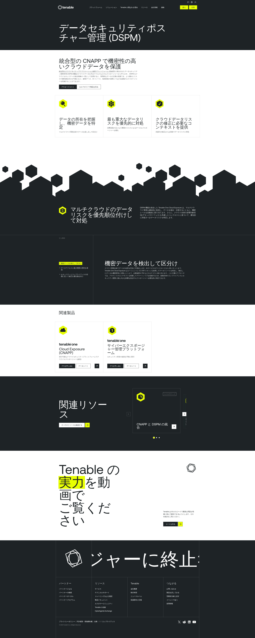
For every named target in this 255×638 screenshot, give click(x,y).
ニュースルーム (136, 596)
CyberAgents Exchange (103, 611)
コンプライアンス (108, 621)
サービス (98, 589)
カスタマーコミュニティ (103, 603)
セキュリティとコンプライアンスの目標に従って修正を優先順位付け (74, 275)
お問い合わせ (171, 589)
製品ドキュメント (101, 600)
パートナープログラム (67, 600)
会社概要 (134, 589)
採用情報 (170, 603)
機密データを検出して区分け (71, 263)
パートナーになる (65, 589)
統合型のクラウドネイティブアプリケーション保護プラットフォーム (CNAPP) (87, 71)
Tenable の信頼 (100, 607)
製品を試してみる (173, 592)
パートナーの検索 (65, 592)
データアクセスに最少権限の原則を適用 (74, 269)
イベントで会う (172, 600)
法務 (95, 621)
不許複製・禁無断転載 (85, 621)
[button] (129, 414)
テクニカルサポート (102, 592)
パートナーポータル (66, 596)
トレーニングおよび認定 (103, 596)
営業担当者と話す (173, 596)
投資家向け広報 (136, 600)
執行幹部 (134, 592)
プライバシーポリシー (67, 621)
